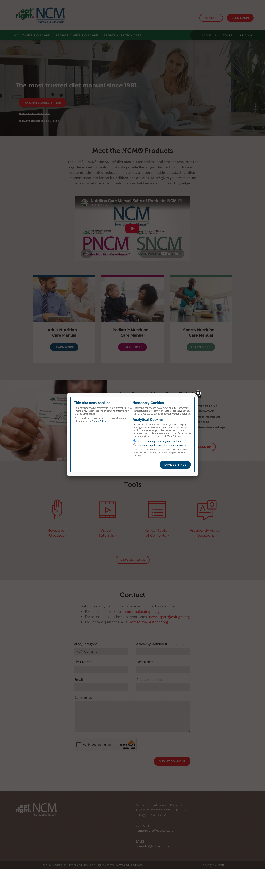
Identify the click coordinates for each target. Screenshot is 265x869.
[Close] (197, 393)
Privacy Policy (99, 421)
